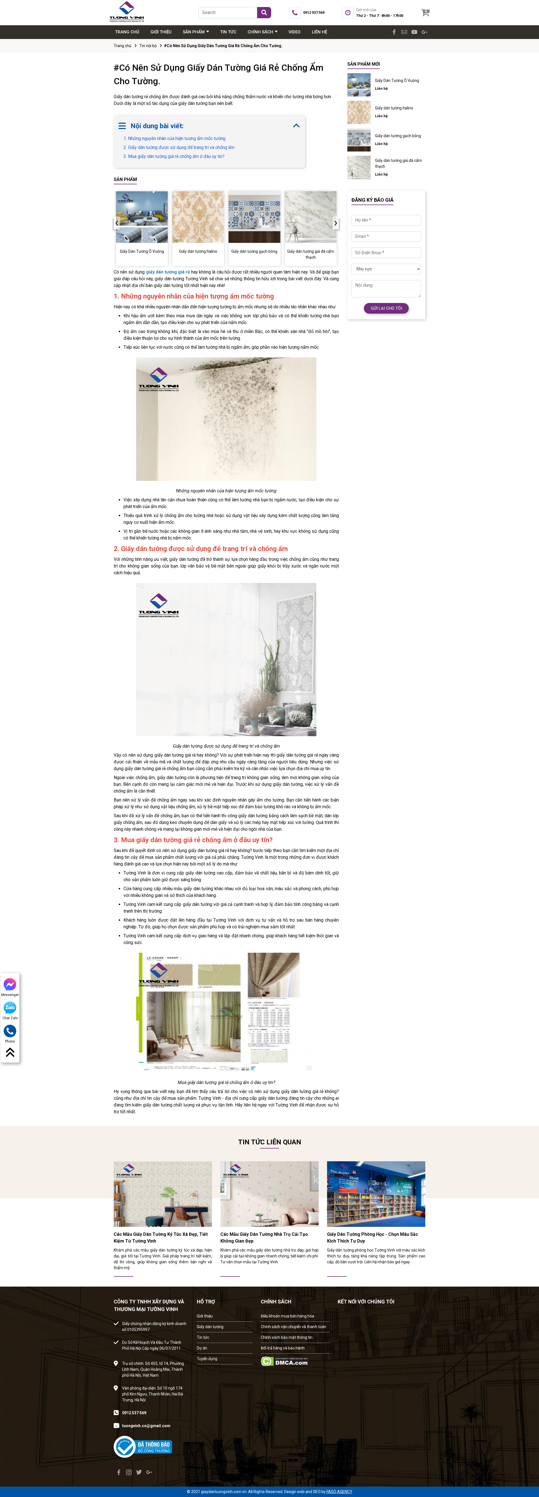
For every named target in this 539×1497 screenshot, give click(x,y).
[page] (394, 32)
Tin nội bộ (148, 45)
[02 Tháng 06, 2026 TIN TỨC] (269, 1194)
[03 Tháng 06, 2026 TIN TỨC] (163, 1194)
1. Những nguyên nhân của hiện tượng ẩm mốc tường (174, 138)
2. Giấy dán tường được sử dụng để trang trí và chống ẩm (179, 147)
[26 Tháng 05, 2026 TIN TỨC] (376, 1194)
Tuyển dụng (207, 1358)
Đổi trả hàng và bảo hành (283, 1348)
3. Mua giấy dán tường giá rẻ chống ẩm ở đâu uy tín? (174, 156)
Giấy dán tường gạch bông (398, 136)
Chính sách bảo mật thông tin (286, 1337)
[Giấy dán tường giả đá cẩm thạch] (311, 217)
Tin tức (203, 1337)
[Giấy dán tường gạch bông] (254, 217)
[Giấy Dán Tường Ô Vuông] (142, 217)
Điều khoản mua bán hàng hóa (287, 1316)
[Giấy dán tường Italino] (198, 217)
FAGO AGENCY (339, 1491)
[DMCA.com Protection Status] (285, 1359)
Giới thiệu (205, 1316)
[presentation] (117, 223)
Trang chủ (122, 45)
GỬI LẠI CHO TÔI (386, 308)
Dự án (202, 1348)
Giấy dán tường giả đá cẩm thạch (398, 163)
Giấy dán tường (210, 1326)
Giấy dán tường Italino (394, 108)
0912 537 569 (134, 1413)
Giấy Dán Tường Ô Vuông (397, 80)
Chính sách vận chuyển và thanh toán (293, 1326)
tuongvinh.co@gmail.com (146, 1425)
